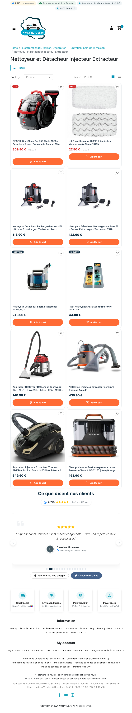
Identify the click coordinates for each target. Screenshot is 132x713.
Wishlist (56, 649)
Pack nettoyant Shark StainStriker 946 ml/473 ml (90, 307)
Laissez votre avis (88, 574)
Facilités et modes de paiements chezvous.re (98, 662)
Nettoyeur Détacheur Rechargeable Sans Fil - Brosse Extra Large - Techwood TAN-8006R (93, 227)
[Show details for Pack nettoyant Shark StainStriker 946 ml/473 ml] (94, 275)
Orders (26, 649)
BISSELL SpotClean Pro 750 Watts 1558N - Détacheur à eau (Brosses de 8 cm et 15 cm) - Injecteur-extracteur (38, 147)
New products (78, 631)
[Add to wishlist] (61, 87)
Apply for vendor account (76, 649)
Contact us (71, 627)
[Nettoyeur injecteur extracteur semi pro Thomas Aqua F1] (94, 355)
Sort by (15, 77)
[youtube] (66, 694)
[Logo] (33, 27)
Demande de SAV (82, 666)
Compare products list (57, 631)
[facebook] (59, 694)
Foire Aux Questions (30, 627)
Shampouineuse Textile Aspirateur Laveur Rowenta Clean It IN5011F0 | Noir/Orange (93, 468)
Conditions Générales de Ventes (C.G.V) (43, 658)
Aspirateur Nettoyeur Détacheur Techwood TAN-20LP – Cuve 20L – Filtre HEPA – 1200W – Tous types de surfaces (38, 388)
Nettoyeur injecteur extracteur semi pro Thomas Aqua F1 (91, 388)
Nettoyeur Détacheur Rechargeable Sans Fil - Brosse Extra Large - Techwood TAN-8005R (37, 227)
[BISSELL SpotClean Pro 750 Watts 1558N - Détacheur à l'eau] (38, 110)
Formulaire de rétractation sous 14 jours (31, 662)
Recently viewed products (110, 627)
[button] (14, 28)
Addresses (37, 649)
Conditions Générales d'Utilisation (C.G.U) (88, 658)
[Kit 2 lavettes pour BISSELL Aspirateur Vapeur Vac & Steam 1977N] (94, 110)
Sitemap (13, 627)
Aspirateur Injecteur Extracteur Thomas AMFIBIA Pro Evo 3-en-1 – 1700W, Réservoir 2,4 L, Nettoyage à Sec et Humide (37, 468)
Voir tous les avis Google (51, 574)
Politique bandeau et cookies (56, 666)
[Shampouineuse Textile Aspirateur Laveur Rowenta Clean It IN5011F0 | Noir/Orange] (94, 436)
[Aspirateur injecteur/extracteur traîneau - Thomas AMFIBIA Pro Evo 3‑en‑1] (38, 436)
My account (14, 649)
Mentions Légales (63, 662)
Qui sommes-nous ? (53, 627)
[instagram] (73, 694)
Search (83, 627)
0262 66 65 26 (67, 8)
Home (14, 47)
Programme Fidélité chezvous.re (107, 649)
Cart (48, 649)
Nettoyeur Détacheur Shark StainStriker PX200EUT (35, 307)
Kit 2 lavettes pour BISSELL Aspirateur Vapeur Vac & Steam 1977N (90, 142)
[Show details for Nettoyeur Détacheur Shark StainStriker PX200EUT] (38, 275)
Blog (92, 627)
